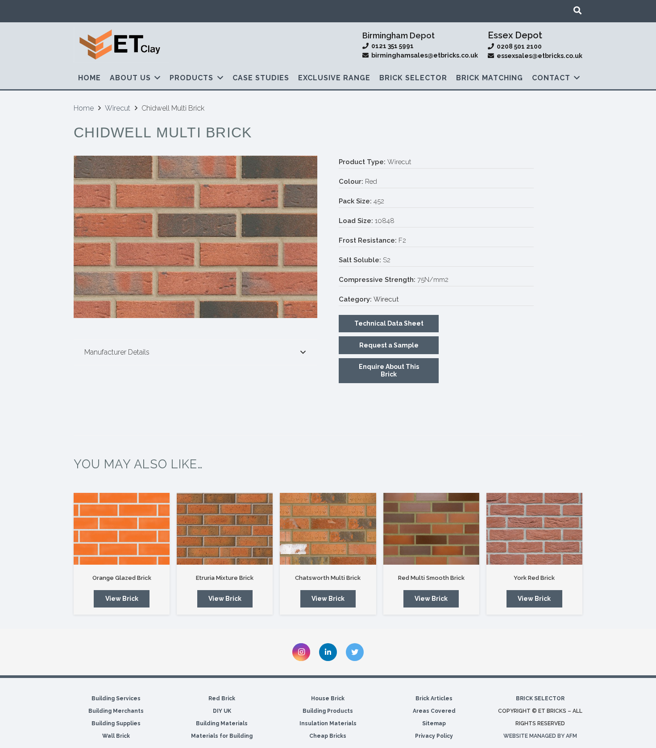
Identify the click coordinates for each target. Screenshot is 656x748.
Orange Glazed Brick (121, 577)
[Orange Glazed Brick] (122, 529)
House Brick (328, 698)
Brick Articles (434, 698)
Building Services (116, 698)
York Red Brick (534, 577)
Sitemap (434, 723)
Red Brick (221, 698)
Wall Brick (116, 736)
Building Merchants (116, 711)
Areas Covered (434, 711)
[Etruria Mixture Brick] (225, 529)
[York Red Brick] (534, 529)
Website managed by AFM (540, 736)
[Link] (121, 44)
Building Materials (222, 723)
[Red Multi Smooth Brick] (431, 529)
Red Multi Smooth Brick (431, 577)
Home (84, 108)
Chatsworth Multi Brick (328, 577)
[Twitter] (355, 652)
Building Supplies (116, 723)
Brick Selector (540, 698)
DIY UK (222, 711)
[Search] (577, 10)
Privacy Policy (434, 736)
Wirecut (117, 108)
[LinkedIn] (328, 652)
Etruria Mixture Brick (224, 577)
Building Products (328, 711)
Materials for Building (222, 736)
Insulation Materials (328, 723)
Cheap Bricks (327, 736)
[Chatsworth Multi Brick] (328, 529)
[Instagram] (301, 652)
